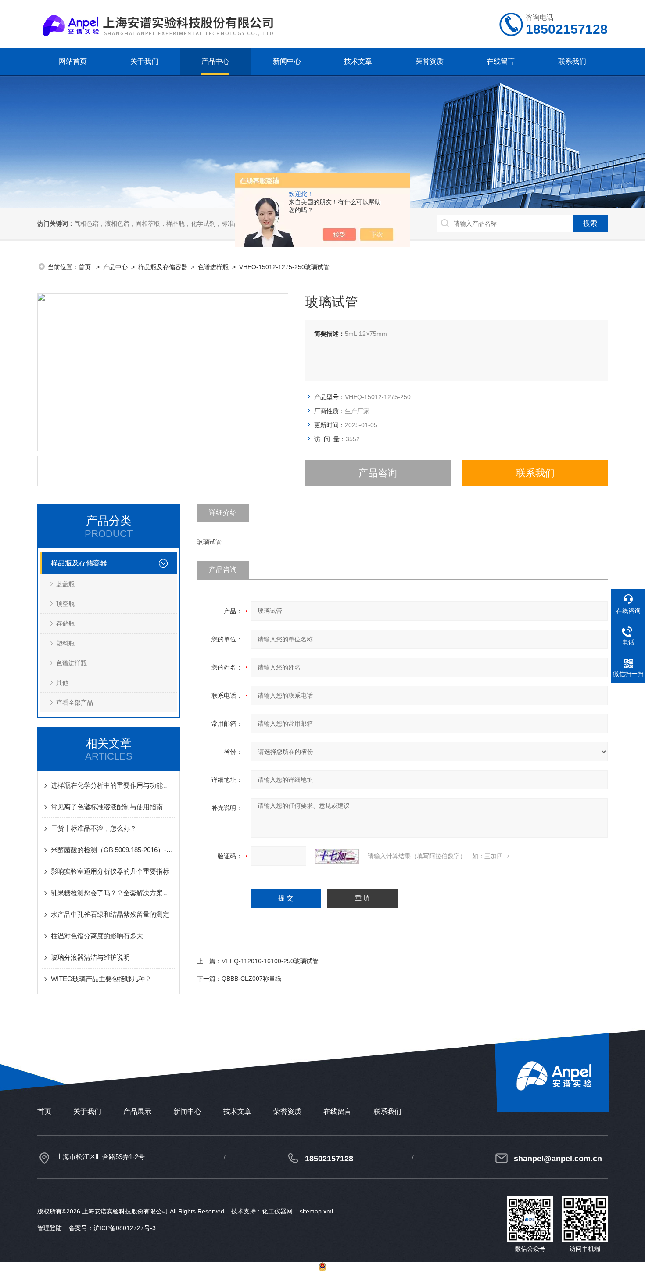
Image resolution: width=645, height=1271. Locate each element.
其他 (62, 682)
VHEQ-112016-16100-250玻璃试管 (270, 961)
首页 (86, 266)
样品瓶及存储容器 (162, 266)
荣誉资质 (430, 61)
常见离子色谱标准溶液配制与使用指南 (107, 806)
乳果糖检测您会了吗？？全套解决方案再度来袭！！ (113, 893)
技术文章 (358, 61)
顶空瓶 (65, 603)
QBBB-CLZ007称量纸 (251, 978)
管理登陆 (49, 1227)
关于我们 (144, 61)
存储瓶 (65, 623)
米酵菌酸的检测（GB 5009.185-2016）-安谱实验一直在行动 (113, 849)
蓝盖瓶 (65, 583)
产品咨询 (377, 473)
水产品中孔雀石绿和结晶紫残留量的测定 (110, 914)
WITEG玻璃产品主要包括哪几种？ (101, 979)
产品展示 (137, 1111)
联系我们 (572, 61)
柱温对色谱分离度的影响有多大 (97, 936)
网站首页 (73, 61)
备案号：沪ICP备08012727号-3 (112, 1227)
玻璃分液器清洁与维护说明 (90, 957)
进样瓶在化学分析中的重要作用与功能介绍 (113, 785)
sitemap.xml (316, 1211)
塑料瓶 (65, 643)
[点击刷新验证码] (337, 856)
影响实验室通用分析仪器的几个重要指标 (110, 871)
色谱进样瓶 (213, 266)
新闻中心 (287, 61)
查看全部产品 (74, 702)
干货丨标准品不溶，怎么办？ (93, 828)
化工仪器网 (277, 1211)
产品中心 (215, 61)
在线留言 (501, 61)
